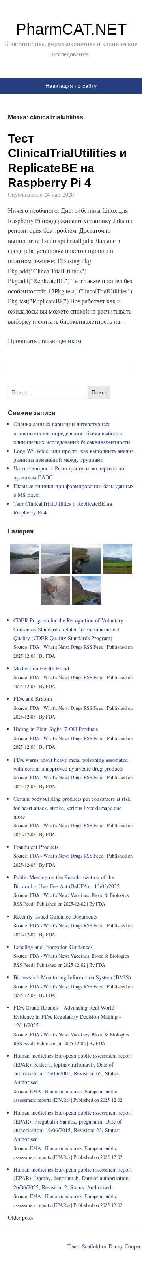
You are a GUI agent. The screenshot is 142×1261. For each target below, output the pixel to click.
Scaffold (91, 1246)
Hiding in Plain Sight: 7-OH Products (55, 729)
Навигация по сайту (71, 86)
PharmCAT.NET (71, 29)
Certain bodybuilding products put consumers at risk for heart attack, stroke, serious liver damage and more (71, 807)
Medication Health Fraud (41, 668)
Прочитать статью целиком (44, 340)
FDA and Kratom (32, 698)
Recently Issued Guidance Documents (55, 916)
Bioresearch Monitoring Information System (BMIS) (72, 977)
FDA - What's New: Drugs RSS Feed (66, 647)
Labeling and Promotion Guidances (52, 947)
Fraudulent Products (35, 847)
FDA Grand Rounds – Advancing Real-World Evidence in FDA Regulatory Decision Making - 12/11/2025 (67, 1016)
